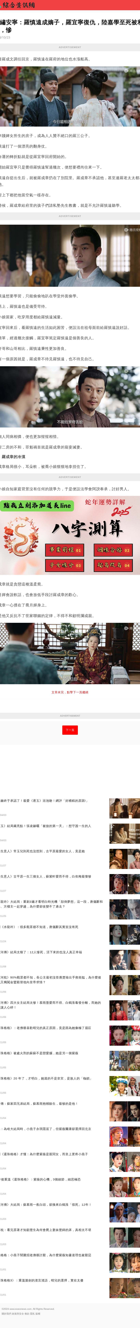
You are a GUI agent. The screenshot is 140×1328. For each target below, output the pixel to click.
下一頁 (70, 730)
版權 (38, 1313)
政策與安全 (18, 1313)
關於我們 (6, 1313)
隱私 (32, 1313)
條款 (27, 1313)
